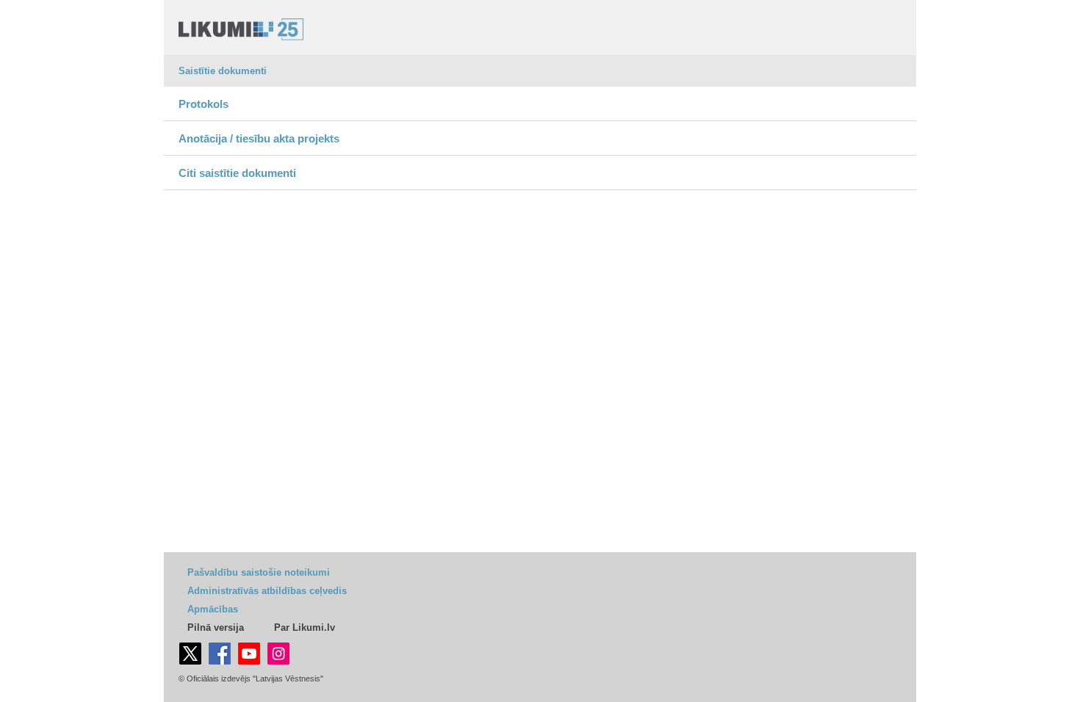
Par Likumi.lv (304, 627)
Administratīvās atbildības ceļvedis (267, 590)
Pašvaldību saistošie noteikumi (258, 572)
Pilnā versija (215, 627)
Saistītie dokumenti (223, 70)
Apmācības (212, 609)
